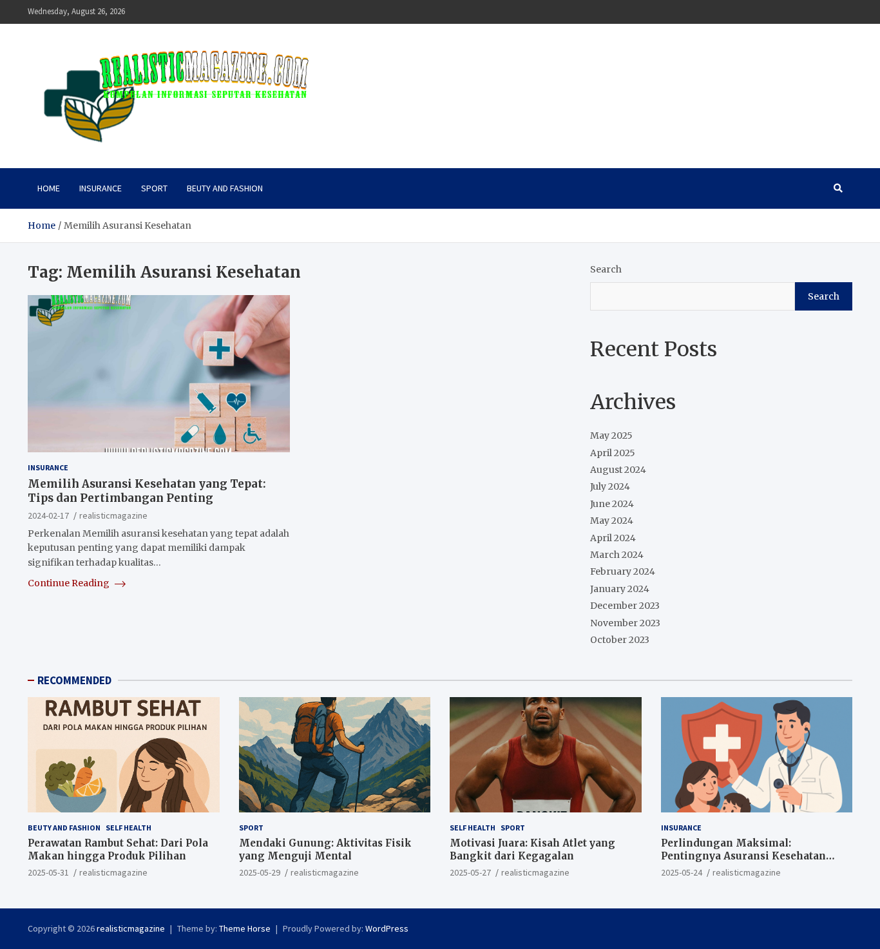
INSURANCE (100, 188)
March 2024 (617, 555)
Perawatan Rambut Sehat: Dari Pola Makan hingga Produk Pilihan (118, 849)
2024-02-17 (48, 516)
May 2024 (611, 520)
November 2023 (625, 623)
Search (606, 269)
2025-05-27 (470, 872)
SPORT (154, 188)
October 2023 (619, 640)
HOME (48, 188)
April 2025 (612, 453)
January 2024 (619, 589)
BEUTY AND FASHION (225, 188)
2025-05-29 (259, 872)
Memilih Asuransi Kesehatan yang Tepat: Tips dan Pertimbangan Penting (147, 491)
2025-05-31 (48, 872)
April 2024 (613, 538)
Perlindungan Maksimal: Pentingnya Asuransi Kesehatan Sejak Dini (743, 855)
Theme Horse (245, 928)
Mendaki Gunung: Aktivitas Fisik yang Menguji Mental (325, 849)
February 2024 (622, 571)
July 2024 (610, 486)
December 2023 (625, 605)
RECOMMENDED (74, 680)
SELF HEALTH (128, 827)
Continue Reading (69, 583)
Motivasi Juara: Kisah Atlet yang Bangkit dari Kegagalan (532, 849)
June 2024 (612, 504)
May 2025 (611, 435)
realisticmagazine (113, 516)
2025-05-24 (681, 872)
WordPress (386, 928)
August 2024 (618, 469)
